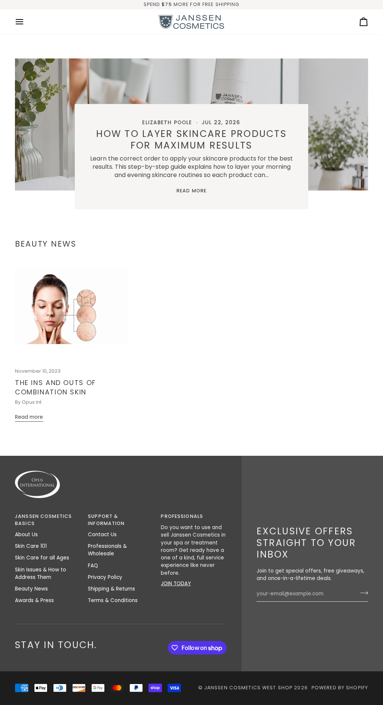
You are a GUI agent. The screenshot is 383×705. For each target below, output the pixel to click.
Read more (191, 190)
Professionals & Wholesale (107, 550)
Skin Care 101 (31, 546)
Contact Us (102, 534)
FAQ (93, 565)
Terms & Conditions (113, 600)
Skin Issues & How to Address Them (40, 573)
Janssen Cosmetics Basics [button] (43, 520)
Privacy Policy (105, 577)
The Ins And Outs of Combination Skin (55, 387)
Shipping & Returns (111, 588)
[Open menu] (26, 21)
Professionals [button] (182, 516)
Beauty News (31, 588)
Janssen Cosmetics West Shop (248, 687)
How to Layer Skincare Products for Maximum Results (191, 139)
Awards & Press (34, 600)
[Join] (362, 593)
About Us (26, 534)
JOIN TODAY (176, 583)
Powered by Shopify (340, 687)
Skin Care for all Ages (42, 557)
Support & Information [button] (106, 520)
